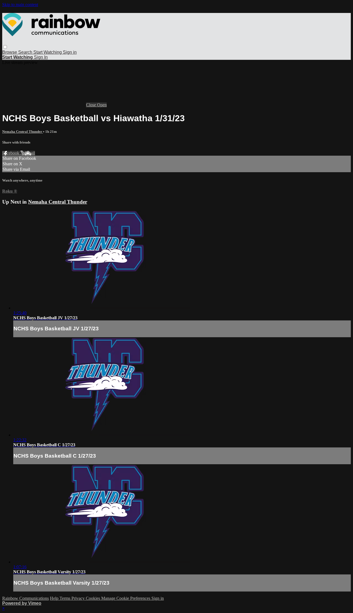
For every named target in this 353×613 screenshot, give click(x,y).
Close (91, 104)
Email (30, 153)
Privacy (78, 598)
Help (55, 598)
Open (102, 104)
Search (25, 52)
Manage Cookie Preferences (126, 598)
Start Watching (48, 52)
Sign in (70, 52)
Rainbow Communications (25, 598)
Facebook (11, 153)
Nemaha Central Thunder (22, 131)
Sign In (41, 57)
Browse (10, 52)
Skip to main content (20, 4)
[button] (5, 47)
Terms (65, 598)
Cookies (93, 598)
